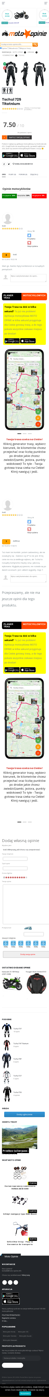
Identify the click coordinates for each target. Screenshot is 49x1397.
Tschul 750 (17, 1092)
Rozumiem (25, 1393)
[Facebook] (4, 164)
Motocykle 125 (23, 1332)
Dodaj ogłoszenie (24, 1114)
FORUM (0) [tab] (23, 174)
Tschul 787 (17, 1059)
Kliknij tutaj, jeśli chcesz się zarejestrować (24, 850)
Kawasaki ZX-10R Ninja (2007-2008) (10, 973)
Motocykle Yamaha (9, 1336)
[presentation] (5, 73)
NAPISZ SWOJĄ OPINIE (19, 137)
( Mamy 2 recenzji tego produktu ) (32, 108)
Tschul (21, 55)
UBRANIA (30, 52)
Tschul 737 (17, 1029)
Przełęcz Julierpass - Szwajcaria (15, 1152)
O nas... (5, 1321)
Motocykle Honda (9, 1332)
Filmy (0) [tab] (12, 174)
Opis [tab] (4, 174)
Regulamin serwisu (9, 1318)
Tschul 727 (17, 1076)
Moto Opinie (18, 52)
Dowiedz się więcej (36, 1390)
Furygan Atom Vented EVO (36, 972)
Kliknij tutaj (26, 1275)
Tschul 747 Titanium (20, 1043)
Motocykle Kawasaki (10, 1340)
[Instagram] (15, 1282)
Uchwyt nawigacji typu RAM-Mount (20, 1214)
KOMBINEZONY (8, 55)
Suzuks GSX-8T (13, 23)
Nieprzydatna (32, 246)
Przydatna (31, 239)
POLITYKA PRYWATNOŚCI (11, 1315)
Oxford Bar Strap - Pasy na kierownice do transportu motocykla (20, 1244)
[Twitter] (9, 164)
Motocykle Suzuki (25, 1336)
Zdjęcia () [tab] (34, 174)
